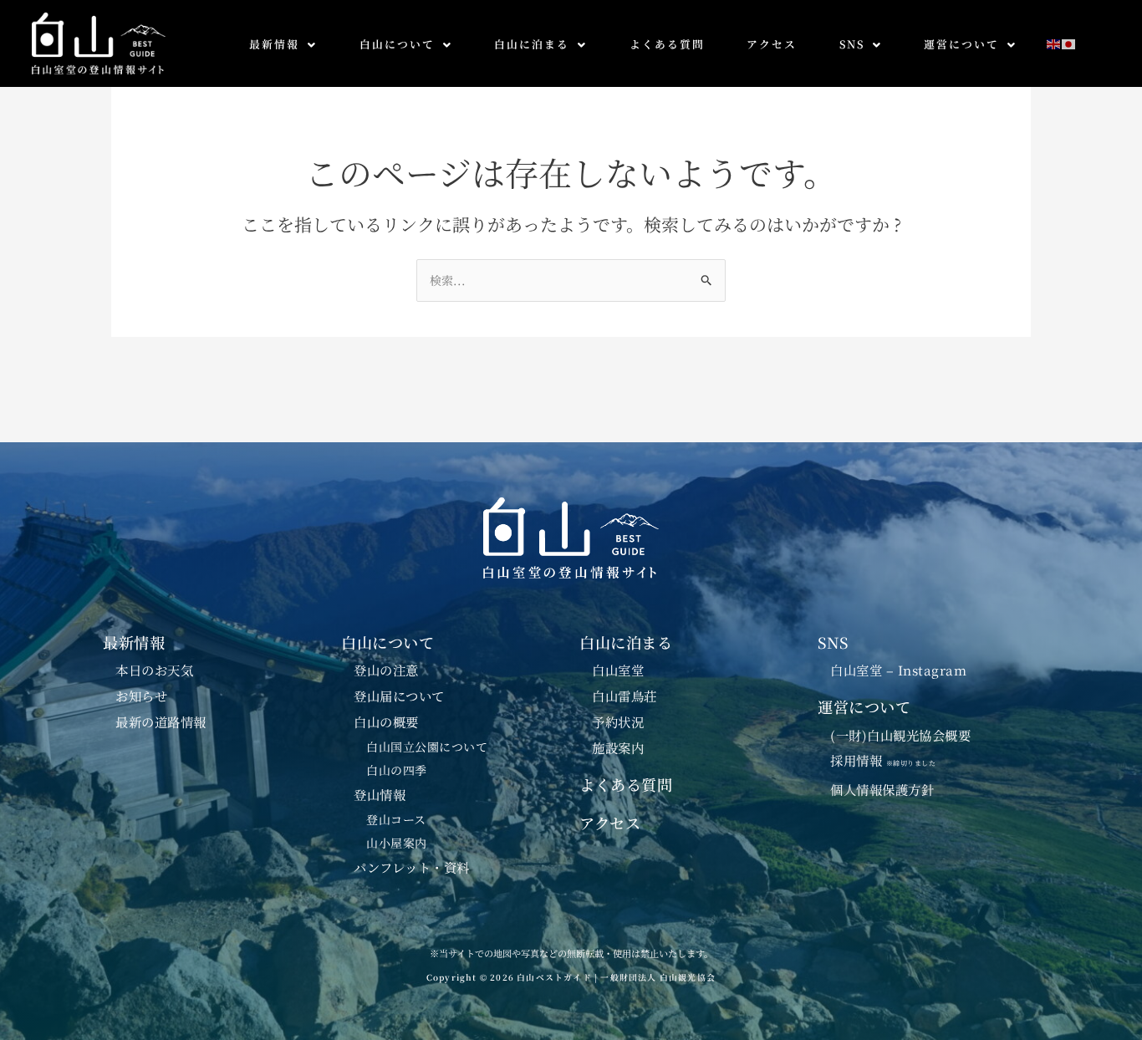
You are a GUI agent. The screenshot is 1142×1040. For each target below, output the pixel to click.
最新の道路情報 (160, 721)
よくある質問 (667, 44)
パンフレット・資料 (412, 867)
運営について (961, 44)
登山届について (399, 695)
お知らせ (141, 695)
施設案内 (618, 747)
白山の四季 (396, 770)
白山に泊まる (531, 44)
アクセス (772, 44)
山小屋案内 (396, 842)
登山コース (396, 819)
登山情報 (379, 794)
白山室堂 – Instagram (898, 669)
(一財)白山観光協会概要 (900, 735)
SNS (851, 44)
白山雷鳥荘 (624, 695)
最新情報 (274, 44)
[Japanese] (1069, 42)
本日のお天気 (154, 669)
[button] (283, 45)
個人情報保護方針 (882, 789)
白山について (397, 44)
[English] (1054, 42)
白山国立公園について (426, 746)
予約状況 (618, 721)
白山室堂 (618, 669)
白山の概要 (386, 721)
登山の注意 (386, 669)
